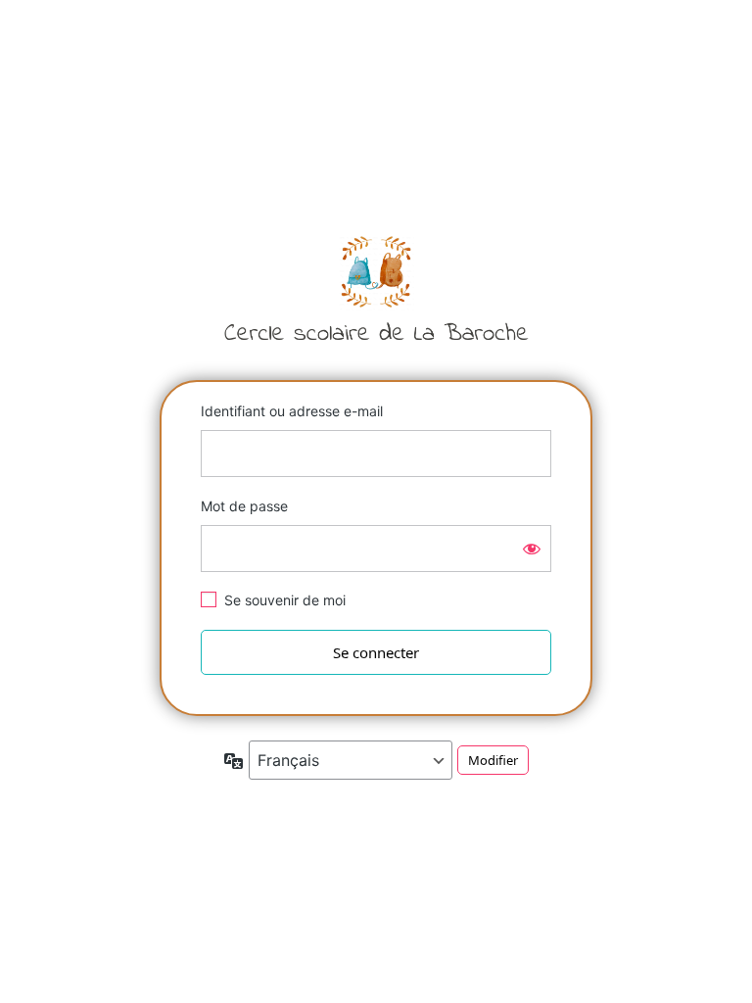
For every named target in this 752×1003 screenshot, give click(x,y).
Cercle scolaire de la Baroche (376, 287)
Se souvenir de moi (285, 600)
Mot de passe (244, 506)
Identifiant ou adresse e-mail (292, 411)
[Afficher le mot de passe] (531, 548)
